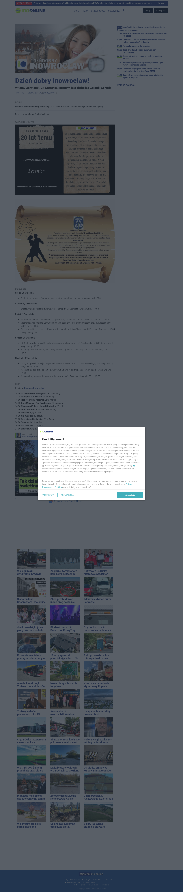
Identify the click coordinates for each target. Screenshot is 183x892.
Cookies (58, 487)
